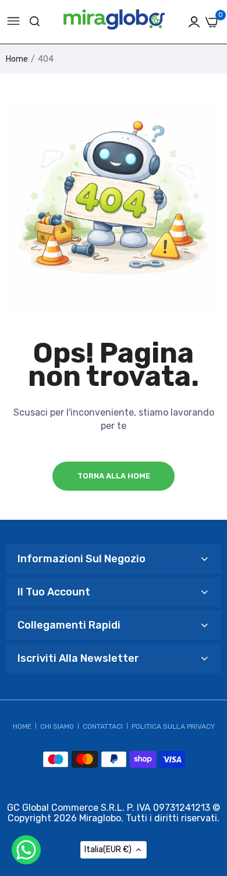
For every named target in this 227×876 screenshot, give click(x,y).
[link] (203, 823)
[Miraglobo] (114, 22)
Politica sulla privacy (173, 726)
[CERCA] (35, 22)
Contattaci (103, 726)
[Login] (194, 21)
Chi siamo (57, 726)
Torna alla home (113, 475)
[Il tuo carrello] (211, 22)
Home (17, 59)
